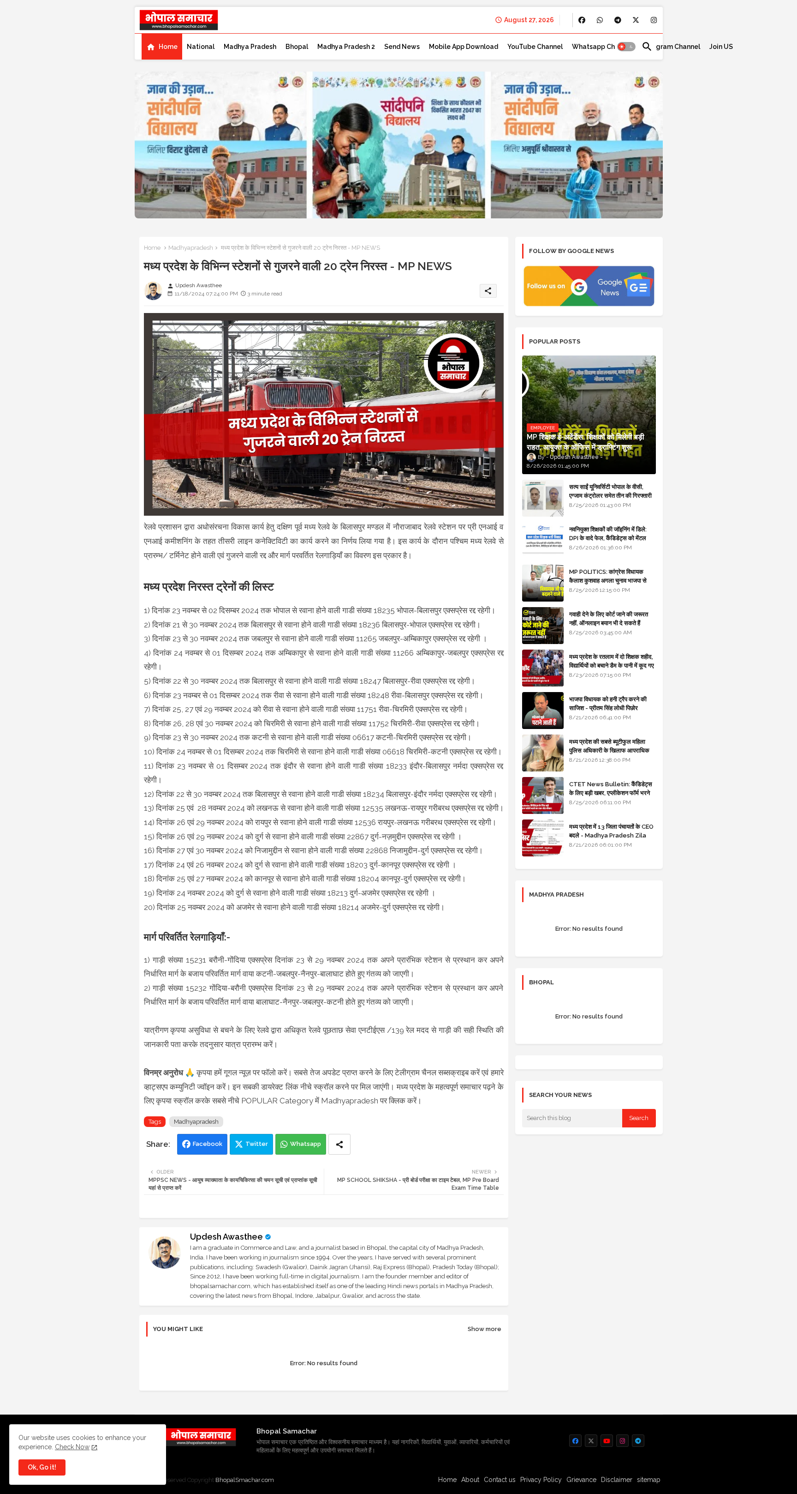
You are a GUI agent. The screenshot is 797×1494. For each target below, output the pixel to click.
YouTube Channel (535, 46)
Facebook (207, 1143)
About (470, 1479)
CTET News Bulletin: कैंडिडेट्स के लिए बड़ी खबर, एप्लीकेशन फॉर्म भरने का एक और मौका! (610, 792)
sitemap (648, 1479)
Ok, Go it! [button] (42, 1467)
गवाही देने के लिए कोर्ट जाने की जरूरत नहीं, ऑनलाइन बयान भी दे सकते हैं (608, 618)
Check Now (72, 1447)
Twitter (256, 1143)
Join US (721, 46)
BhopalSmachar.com (244, 1479)
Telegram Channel (671, 46)
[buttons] (582, 20)
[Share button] (339, 1144)
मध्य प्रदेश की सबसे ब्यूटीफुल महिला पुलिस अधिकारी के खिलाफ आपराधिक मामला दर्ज (609, 750)
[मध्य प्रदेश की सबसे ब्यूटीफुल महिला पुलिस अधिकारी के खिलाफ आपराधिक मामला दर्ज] (543, 753)
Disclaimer (616, 1479)
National (200, 46)
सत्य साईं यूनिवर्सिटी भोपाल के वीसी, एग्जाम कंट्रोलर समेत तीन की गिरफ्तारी (610, 491)
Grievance (581, 1479)
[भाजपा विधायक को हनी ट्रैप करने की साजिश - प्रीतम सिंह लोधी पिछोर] (543, 710)
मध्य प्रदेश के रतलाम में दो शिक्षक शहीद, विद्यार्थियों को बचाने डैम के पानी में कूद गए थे (611, 665)
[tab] (162, 47)
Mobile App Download (463, 46)
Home (168, 46)
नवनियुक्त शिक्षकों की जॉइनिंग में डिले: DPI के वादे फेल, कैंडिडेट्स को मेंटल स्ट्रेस (608, 537)
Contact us (500, 1479)
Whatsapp (305, 1143)
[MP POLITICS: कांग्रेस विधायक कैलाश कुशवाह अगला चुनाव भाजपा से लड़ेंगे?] (543, 583)
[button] (626, 46)
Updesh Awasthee (226, 1236)
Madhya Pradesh (250, 46)
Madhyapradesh (190, 247)
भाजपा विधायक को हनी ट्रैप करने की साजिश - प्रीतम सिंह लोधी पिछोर (608, 703)
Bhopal (296, 46)
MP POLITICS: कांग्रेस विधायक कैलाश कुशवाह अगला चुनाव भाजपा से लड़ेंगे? (608, 580)
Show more (484, 1328)
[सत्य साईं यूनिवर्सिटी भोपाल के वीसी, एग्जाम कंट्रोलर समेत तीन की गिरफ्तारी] (543, 498)
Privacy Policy (541, 1479)
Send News (402, 46)
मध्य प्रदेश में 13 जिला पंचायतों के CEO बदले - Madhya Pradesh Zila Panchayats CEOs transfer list (611, 839)
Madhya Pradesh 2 (346, 46)
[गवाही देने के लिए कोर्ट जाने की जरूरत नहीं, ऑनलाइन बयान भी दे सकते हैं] (543, 625)
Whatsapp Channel (602, 46)
